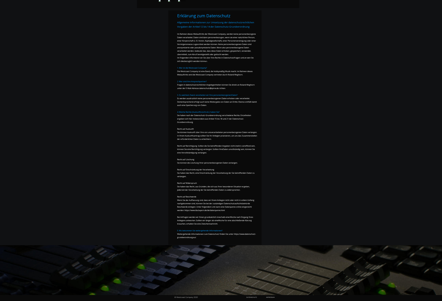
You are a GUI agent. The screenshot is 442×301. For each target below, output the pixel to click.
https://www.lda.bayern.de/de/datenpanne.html (204, 210)
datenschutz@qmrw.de (209, 88)
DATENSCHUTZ (251, 297)
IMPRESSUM (270, 297)
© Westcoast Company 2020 (186, 297)
